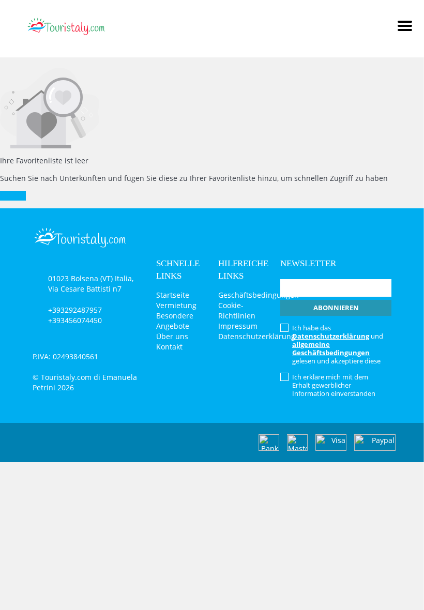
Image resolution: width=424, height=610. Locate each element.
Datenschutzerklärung (256, 336)
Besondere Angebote (174, 321)
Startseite (172, 295)
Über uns (172, 336)
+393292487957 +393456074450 (75, 315)
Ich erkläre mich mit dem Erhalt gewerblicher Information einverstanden (333, 385)
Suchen (13, 196)
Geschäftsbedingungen (258, 295)
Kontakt (169, 347)
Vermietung (176, 305)
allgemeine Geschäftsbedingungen (331, 348)
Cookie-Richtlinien (236, 310)
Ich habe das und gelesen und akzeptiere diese (337, 344)
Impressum (238, 326)
